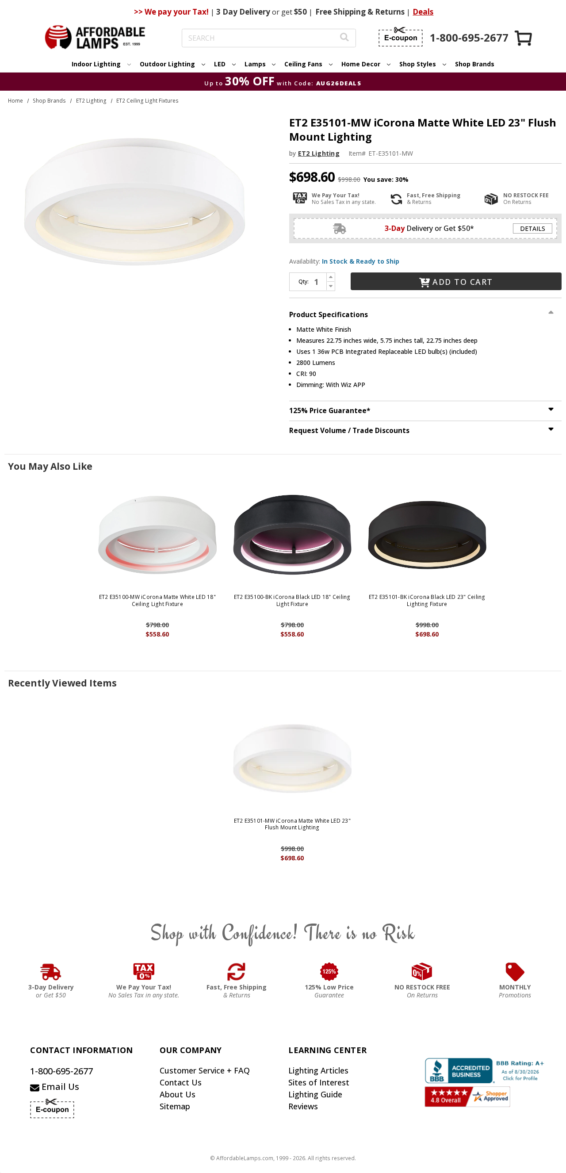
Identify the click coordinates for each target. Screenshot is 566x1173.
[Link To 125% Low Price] (329, 972)
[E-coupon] (400, 37)
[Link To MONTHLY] (515, 972)
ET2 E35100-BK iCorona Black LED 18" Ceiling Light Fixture (292, 600)
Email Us (59, 1086)
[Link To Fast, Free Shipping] (236, 972)
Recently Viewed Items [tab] (62, 683)
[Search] (344, 38)
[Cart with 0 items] (524, 38)
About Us (177, 1094)
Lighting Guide (315, 1094)
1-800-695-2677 (61, 1071)
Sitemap (175, 1106)
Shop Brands (474, 64)
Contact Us (181, 1082)
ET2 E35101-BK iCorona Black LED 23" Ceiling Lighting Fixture (427, 600)
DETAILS (532, 228)
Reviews (303, 1106)
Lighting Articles (318, 1070)
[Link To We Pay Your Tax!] (144, 972)
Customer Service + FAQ (205, 1070)
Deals (423, 12)
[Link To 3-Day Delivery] (50, 972)
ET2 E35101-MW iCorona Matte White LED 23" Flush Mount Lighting (292, 824)
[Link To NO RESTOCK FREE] (422, 972)
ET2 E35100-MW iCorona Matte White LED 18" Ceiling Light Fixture (157, 600)
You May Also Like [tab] (50, 466)
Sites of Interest (318, 1082)
